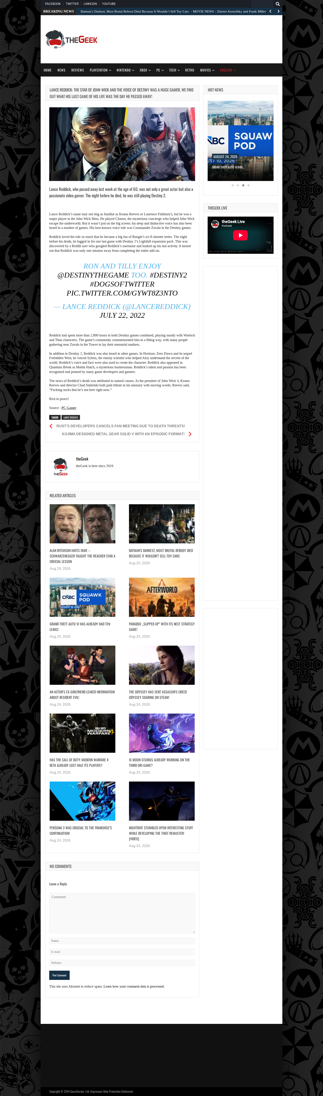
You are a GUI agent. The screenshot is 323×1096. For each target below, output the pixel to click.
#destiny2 (168, 275)
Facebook (53, 3)
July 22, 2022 (122, 315)
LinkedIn (90, 3)
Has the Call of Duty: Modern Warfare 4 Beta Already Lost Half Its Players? (79, 762)
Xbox (143, 70)
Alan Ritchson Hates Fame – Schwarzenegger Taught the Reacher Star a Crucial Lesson (82, 556)
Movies (205, 70)
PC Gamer (69, 408)
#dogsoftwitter (122, 284)
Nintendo (124, 70)
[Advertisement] (198, 39)
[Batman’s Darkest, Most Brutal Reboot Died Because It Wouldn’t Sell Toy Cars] (162, 523)
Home (48, 70)
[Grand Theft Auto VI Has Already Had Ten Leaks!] (82, 597)
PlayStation (99, 70)
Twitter (72, 3)
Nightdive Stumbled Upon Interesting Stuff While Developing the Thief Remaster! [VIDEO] (161, 833)
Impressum (96, 1091)
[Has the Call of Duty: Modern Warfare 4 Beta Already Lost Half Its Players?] (82, 733)
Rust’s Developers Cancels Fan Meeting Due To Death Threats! (120, 426)
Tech (172, 70)
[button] (232, 185)
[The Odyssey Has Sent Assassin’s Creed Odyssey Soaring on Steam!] (162, 665)
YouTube (109, 3)
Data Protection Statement (118, 1091)
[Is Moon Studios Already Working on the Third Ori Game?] (162, 733)
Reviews (77, 70)
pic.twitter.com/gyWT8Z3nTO (122, 293)
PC (158, 70)
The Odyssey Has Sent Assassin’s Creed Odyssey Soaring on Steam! (158, 694)
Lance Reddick (71, 417)
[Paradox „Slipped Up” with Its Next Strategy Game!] (162, 597)
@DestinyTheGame (93, 275)
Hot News (215, 90)
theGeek (82, 459)
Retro (189, 70)
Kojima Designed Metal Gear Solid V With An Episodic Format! (123, 434)
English (226, 70)
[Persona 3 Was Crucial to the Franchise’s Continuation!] (82, 801)
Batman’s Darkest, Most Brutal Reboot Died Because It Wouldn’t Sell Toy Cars (161, 553)
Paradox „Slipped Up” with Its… (232, 167)
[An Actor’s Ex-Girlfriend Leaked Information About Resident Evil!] (82, 665)
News (61, 70)
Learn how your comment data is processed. (134, 986)
